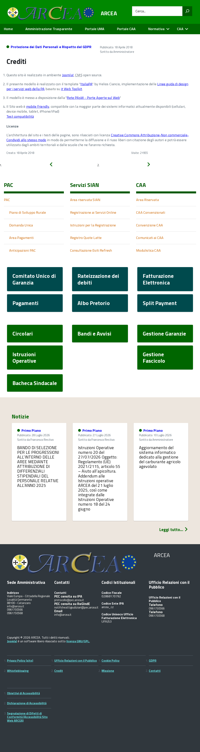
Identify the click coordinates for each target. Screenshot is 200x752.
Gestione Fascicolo (154, 357)
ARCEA (109, 13)
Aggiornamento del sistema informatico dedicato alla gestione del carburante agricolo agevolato (159, 457)
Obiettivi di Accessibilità (23, 693)
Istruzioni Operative (24, 357)
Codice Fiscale (112, 592)
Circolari (22, 333)
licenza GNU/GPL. (78, 641)
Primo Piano (31, 430)
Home (8, 28)
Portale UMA (94, 28)
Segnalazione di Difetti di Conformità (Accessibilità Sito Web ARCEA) (27, 717)
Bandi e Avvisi (94, 333)
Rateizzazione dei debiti (98, 279)
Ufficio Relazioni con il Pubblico (75, 660)
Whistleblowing (18, 671)
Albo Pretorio (94, 303)
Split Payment (160, 303)
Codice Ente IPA (113, 603)
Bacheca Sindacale (34, 383)
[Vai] (187, 11)
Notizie (20, 416)
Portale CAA (126, 28)
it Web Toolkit (71, 89)
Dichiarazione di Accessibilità (26, 703)
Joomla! (68, 75)
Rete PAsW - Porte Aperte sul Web (93, 97)
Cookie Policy (111, 660)
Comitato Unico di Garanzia (34, 279)
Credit (58, 671)
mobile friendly (37, 106)
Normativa (156, 28)
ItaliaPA (86, 84)
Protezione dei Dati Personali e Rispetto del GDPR (51, 46)
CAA (180, 28)
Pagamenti (25, 303)
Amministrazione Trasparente (48, 28)
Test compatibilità (20, 116)
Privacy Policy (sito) (20, 660)
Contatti (155, 671)
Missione (108, 671)
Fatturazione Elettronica (158, 279)
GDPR (152, 660)
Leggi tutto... (171, 529)
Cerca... (141, 11)
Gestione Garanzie (164, 333)
